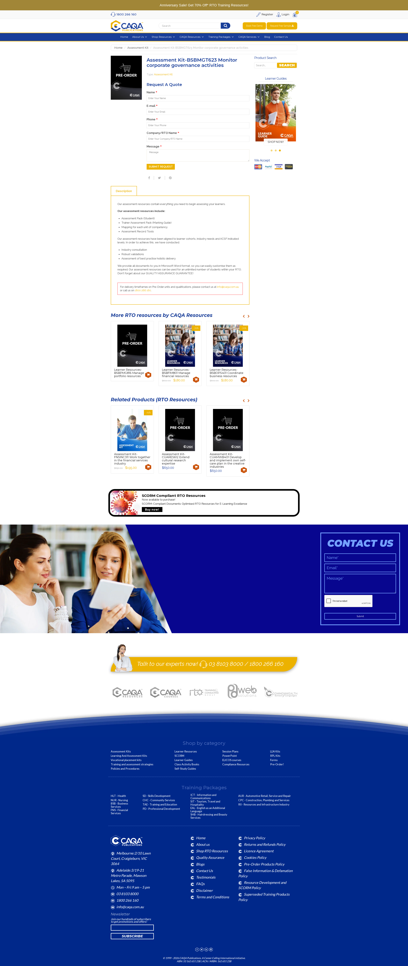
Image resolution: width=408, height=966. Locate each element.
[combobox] (198, 26)
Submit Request (161, 166)
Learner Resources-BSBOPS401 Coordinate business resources (226, 373)
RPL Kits (275, 755)
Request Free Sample (281, 26)
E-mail (152, 105)
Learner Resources (186, 751)
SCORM (179, 755)
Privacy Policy (254, 838)
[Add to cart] (148, 375)
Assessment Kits (121, 751)
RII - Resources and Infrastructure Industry (263, 804)
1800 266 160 (143, 290)
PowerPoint (229, 755)
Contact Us (204, 871)
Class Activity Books (187, 764)
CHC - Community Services (159, 800)
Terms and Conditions (212, 897)
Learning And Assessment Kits (129, 755)
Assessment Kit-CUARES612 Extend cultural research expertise (175, 458)
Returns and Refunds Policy (264, 844)
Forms (274, 760)
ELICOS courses (231, 760)
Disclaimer (204, 890)
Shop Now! (276, 141)
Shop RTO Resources (212, 851)
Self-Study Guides (185, 768)
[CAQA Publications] (127, 25)
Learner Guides (184, 760)
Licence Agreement (258, 851)
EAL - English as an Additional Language (207, 809)
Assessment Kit (137, 47)
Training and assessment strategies (132, 764)
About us (203, 844)
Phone (152, 119)
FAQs (200, 884)
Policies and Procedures (125, 768)
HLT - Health (118, 796)
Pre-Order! (277, 764)
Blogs (200, 864)
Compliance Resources (235, 764)
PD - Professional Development (161, 808)
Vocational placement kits (126, 760)
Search (287, 65)
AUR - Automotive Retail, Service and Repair (264, 796)
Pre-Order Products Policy (264, 864)
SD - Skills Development (157, 796)
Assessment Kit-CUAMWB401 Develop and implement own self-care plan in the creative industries (228, 460)
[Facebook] (149, 178)
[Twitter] (159, 178)
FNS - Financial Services (119, 812)
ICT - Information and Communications (203, 796)
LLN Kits (275, 751)
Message (154, 146)
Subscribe (132, 936)
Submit (360, 616)
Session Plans (230, 751)
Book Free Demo (254, 26)
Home (118, 47)
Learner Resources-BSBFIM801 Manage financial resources (176, 373)
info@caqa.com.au (228, 286)
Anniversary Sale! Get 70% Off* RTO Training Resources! (204, 5)
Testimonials (205, 877)
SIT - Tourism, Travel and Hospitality (205, 803)
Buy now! (152, 509)
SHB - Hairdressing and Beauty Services (208, 816)
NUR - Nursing (119, 800)
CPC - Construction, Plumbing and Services (263, 800)
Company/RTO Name (163, 133)
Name (152, 92)
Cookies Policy (255, 857)
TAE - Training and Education (160, 804)
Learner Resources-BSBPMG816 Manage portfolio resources (129, 373)
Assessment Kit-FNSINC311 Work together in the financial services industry (132, 458)
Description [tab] (124, 191)
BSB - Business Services (119, 805)
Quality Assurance (210, 857)
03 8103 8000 (226, 663)
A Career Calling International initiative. (223, 957)
